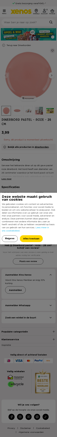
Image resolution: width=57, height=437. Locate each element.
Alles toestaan (31, 238)
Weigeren (9, 238)
